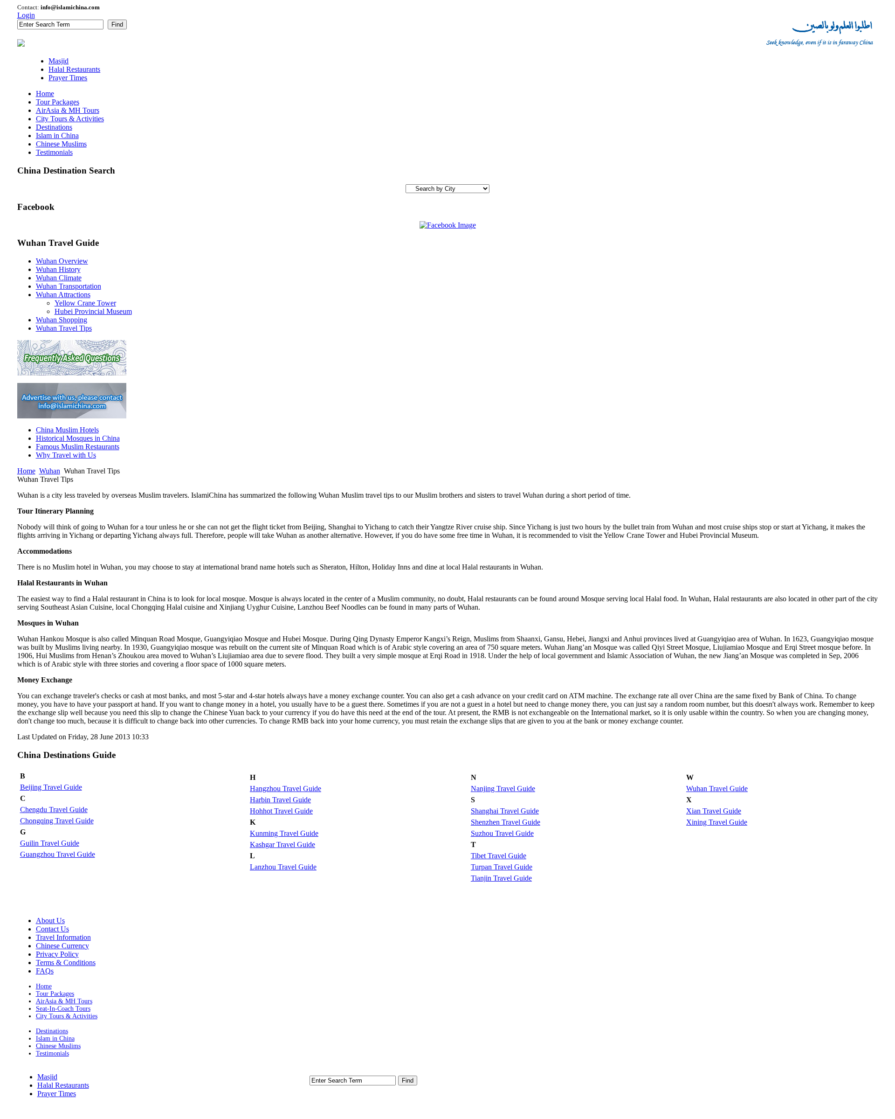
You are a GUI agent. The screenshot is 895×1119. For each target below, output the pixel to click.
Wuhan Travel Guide (717, 788)
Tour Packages (55, 993)
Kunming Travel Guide (284, 833)
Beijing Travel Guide (51, 787)
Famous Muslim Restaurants (77, 447)
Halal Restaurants (63, 1085)
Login (26, 15)
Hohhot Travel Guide (281, 811)
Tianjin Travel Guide (501, 878)
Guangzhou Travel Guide (57, 854)
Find (117, 24)
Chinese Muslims (58, 1046)
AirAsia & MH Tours (64, 1001)
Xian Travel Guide (713, 811)
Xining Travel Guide (716, 822)
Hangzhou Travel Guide (285, 788)
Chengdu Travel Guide (54, 809)
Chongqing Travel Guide (57, 821)
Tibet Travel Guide (498, 856)
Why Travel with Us (66, 455)
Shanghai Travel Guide (505, 811)
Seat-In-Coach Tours (63, 1008)
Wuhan (49, 471)
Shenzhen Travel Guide (505, 822)
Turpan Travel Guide (501, 867)
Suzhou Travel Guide (502, 833)
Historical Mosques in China (78, 438)
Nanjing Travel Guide (503, 788)
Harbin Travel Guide (280, 800)
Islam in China (55, 1038)
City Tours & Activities (66, 1016)
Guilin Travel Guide (49, 843)
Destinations (52, 1031)
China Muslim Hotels (67, 430)
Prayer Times (56, 1094)
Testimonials (52, 1053)
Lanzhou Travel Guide (283, 867)
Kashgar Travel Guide (282, 844)
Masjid (47, 1077)
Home (26, 471)
